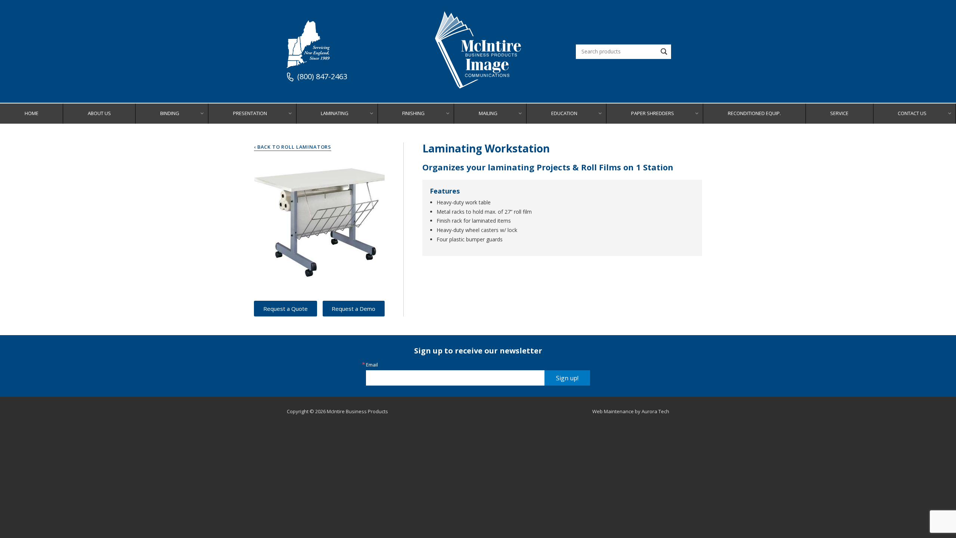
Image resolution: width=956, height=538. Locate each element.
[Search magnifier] (664, 51)
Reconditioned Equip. (754, 113)
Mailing (488, 113)
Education (564, 113)
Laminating (334, 113)
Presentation (250, 113)
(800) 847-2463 (322, 76)
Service (839, 113)
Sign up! (567, 378)
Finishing (413, 113)
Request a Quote (285, 308)
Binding (169, 113)
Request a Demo (353, 308)
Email (372, 364)
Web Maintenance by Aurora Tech (630, 411)
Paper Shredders (652, 113)
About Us (99, 113)
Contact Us (912, 113)
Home (31, 113)
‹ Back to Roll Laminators (292, 146)
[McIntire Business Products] (478, 86)
